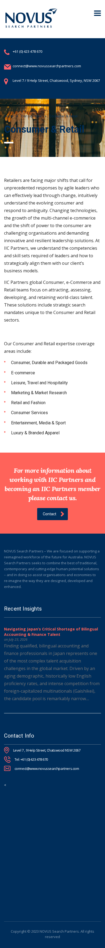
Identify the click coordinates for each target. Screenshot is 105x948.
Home (8, 116)
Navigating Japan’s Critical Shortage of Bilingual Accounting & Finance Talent (51, 631)
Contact (49, 514)
